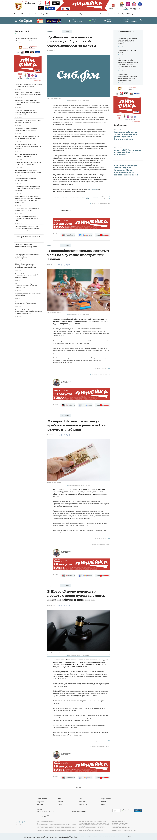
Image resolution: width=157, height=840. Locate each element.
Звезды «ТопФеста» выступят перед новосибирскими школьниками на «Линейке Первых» (26, 275)
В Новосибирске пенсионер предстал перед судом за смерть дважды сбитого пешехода (27, 102)
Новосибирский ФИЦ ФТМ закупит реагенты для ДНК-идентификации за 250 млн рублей (28, 146)
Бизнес (60, 802)
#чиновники (72, 197)
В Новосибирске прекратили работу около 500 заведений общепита (28, 121)
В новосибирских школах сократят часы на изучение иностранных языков (28, 85)
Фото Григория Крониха (54, 98)
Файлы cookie (82, 832)
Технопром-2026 (19, 14)
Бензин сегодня (64, 14)
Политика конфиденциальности (87, 829)
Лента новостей (22, 31)
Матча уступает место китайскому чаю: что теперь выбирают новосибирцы (28, 137)
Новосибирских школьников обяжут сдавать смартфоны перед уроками (26, 39)
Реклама (40, 809)
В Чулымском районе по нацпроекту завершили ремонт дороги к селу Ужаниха (28, 171)
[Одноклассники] (61, 264)
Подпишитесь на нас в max (101, 203)
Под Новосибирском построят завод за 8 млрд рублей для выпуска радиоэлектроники (27, 256)
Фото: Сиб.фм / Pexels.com (55, 653)
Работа (103, 802)
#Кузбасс (95, 197)
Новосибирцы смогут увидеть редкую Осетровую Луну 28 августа (27, 209)
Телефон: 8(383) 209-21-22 (45, 811)
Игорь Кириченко (66, 381)
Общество (40, 802)
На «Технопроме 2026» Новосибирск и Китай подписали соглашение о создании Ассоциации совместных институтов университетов (28, 199)
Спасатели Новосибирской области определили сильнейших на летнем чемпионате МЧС (26, 112)
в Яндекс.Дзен (19, 824)
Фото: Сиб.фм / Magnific (54, 312)
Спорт (103, 805)
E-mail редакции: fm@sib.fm (118, 826)
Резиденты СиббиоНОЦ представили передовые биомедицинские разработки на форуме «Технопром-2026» (28, 311)
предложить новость (22, 34)
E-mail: (78, 811)
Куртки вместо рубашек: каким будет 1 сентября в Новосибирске (27, 155)
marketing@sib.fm (42, 816)
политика (67, 31)
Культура (40, 805)
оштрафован (93, 189)
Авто (59, 799)
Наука (60, 805)
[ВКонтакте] (59, 264)
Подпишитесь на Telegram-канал (79, 100)
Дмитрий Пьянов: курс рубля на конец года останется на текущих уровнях (28, 163)
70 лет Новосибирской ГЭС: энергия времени (127, 14)
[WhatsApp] (64, 264)
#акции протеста (88, 197)
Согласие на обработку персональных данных (91, 830)
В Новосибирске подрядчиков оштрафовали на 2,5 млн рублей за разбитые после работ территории (26, 265)
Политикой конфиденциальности (68, 837)
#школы (64, 197)
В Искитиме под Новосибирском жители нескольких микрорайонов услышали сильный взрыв (27, 285)
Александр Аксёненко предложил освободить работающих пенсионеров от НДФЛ (28, 218)
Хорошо (129, 836)
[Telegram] (69, 264)
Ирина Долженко (66, 211)
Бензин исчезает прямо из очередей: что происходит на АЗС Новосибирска (27, 302)
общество (65, 245)
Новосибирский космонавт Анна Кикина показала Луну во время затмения (27, 237)
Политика (82, 802)
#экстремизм (57, 197)
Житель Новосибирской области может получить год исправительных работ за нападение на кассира (27, 228)
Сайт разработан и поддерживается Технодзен (124, 830)
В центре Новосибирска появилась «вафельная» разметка (26, 179)
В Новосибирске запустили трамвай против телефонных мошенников (26, 129)
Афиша (81, 799)
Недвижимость (106, 799)
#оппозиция (80, 197)
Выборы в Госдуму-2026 (42, 14)
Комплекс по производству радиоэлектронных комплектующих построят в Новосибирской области (26, 246)
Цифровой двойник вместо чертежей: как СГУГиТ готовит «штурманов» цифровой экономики (27, 188)
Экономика (83, 805)
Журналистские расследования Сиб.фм (91, 14)
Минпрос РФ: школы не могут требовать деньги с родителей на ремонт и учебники (28, 93)
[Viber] (67, 264)
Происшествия (42, 799)
